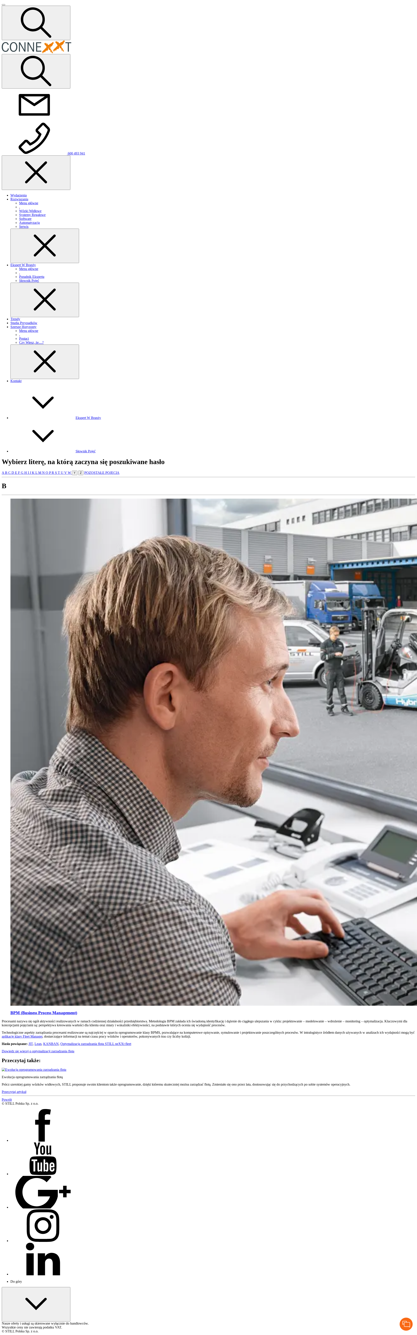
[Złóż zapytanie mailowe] (34, 120)
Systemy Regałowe (32, 215)
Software (25, 219)
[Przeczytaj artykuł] (34, 1069)
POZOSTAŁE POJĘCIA (101, 473)
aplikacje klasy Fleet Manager (22, 1036)
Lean (38, 1044)
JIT (30, 1044)
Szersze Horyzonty (23, 327)
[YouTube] (43, 1174)
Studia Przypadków (23, 323)
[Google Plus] (43, 1207)
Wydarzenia (18, 195)
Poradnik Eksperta (31, 277)
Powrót (7, 1099)
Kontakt (16, 381)
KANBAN (51, 1044)
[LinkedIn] (43, 1274)
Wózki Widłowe (30, 211)
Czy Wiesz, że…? (31, 342)
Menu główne (28, 203)
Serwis (23, 226)
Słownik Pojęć (29, 280)
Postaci (24, 338)
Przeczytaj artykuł (14, 1092)
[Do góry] (36, 1304)
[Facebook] (43, 1140)
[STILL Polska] (36, 52)
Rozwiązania (19, 199)
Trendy (15, 319)
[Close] (44, 246)
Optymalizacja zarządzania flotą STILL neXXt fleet (95, 1044)
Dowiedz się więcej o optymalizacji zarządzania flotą (38, 1051)
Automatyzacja (29, 222)
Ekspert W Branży (23, 265)
